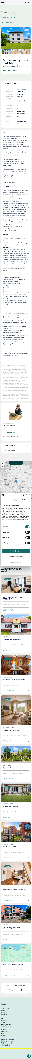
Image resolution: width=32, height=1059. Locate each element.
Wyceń (3, 1022)
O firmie (3, 1029)
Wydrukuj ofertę (7, 22)
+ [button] (2, 463)
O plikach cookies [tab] (24, 500)
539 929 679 (10, 432)
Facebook (4, 1014)
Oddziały (4, 1031)
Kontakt (3, 1035)
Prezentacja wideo (7, 17)
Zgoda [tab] (5, 500)
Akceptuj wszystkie (16, 551)
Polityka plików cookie (8, 1041)
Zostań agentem (6, 1024)
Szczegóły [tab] (14, 500)
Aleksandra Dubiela (9, 425)
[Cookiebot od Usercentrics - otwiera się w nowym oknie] (23, 495)
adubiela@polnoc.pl (12, 437)
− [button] (2, 466)
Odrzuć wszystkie (16, 562)
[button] (29, 37)
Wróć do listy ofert (9, 13)
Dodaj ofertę (5, 1020)
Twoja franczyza (6, 1026)
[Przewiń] (27, 852)
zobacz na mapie (23, 66)
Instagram (4, 1013)
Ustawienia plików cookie (16, 556)
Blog (2, 1033)
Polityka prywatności (7, 1039)
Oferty (3, 1018)
